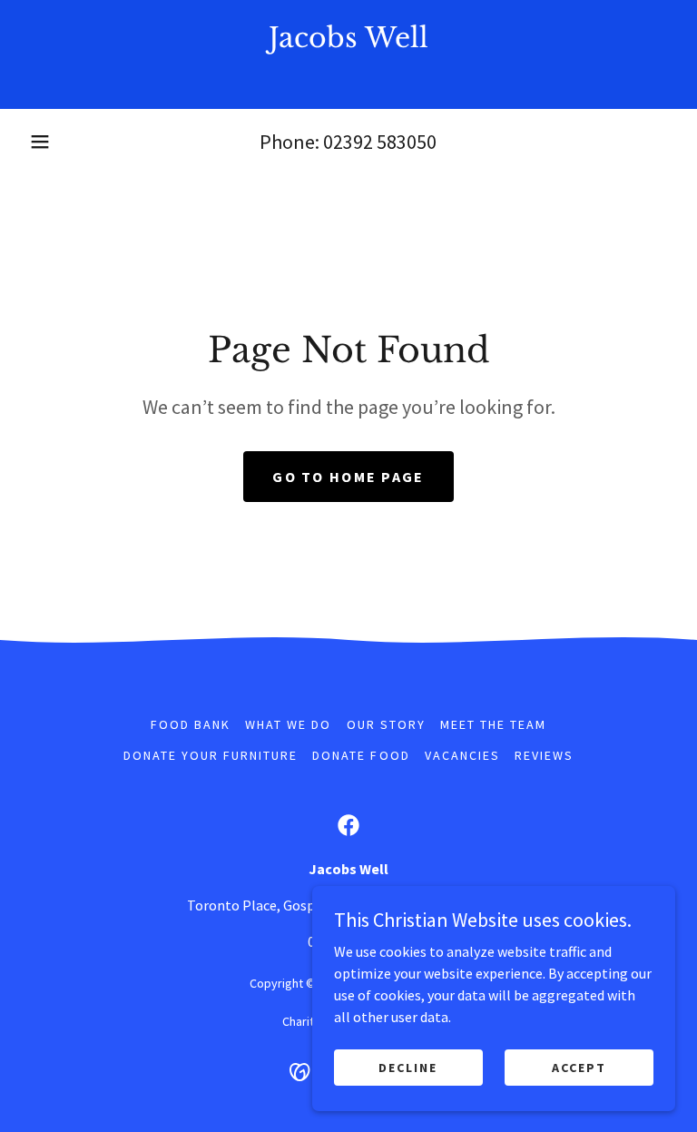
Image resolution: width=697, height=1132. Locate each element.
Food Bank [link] (191, 724)
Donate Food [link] (360, 755)
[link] (348, 74)
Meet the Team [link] (493, 724)
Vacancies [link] (462, 755)
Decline (407, 1066)
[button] (40, 141)
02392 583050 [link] (380, 141)
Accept (579, 1066)
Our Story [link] (386, 724)
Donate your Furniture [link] (210, 755)
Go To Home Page (348, 477)
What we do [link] (288, 724)
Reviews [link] (544, 755)
